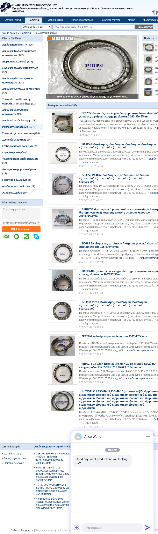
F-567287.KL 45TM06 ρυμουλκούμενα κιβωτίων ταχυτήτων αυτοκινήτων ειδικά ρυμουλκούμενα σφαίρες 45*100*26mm (52, 473)
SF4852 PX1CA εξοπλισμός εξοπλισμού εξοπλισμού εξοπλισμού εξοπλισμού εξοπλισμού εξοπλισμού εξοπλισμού (114, 178)
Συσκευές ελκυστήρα (14, 139)
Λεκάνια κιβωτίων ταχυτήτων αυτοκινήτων (58, 446)
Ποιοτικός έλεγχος (110, 20)
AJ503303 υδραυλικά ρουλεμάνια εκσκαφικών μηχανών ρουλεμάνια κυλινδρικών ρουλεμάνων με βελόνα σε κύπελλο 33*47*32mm (93, 96)
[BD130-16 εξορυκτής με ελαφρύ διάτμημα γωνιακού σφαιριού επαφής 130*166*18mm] (148, 81)
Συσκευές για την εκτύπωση (18, 133)
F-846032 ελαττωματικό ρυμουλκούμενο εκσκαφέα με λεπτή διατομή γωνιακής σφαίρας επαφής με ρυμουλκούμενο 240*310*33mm (118, 212)
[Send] (147, 527)
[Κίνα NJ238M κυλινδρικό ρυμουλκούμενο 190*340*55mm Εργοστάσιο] (62, 345)
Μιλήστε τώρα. (90, 131)
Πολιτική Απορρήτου (22, 530)
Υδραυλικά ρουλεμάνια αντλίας (20, 158)
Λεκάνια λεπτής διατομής (16, 120)
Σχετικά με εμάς (54, 20)
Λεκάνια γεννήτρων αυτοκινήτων (21, 89)
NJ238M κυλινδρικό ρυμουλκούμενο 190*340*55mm (114, 336)
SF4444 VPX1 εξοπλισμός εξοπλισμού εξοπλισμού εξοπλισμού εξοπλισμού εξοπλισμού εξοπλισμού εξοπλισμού (113, 305)
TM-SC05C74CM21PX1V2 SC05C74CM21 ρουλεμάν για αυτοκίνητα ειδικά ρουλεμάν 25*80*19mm (52, 489)
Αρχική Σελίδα (13, 20)
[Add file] (76, 527)
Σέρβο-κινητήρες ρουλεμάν (17, 146)
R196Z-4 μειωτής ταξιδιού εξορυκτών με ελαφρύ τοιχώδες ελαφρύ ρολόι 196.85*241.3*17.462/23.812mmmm (117, 365)
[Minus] (147, 436)
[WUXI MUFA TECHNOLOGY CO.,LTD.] (6, 8)
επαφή (131, 20)
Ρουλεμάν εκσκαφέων (15, 127)
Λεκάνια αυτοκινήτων (14, 44)
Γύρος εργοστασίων (82, 20)
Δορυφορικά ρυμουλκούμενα (19, 169)
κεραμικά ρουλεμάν (13, 152)
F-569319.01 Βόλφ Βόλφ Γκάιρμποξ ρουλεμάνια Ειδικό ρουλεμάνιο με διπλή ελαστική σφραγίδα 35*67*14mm (52, 503)
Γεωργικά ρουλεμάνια (14, 179)
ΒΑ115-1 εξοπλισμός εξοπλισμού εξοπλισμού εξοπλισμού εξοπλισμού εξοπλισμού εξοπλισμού (117, 146)
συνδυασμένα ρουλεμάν (16, 186)
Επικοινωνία (23, 229)
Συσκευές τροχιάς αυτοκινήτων (20, 68)
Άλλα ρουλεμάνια (12, 192)
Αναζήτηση (146, 26)
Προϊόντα (33, 20)
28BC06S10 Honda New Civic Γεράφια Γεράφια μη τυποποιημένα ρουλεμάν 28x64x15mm (53, 458)
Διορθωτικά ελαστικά (14, 61)
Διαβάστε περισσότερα (141, 350)
